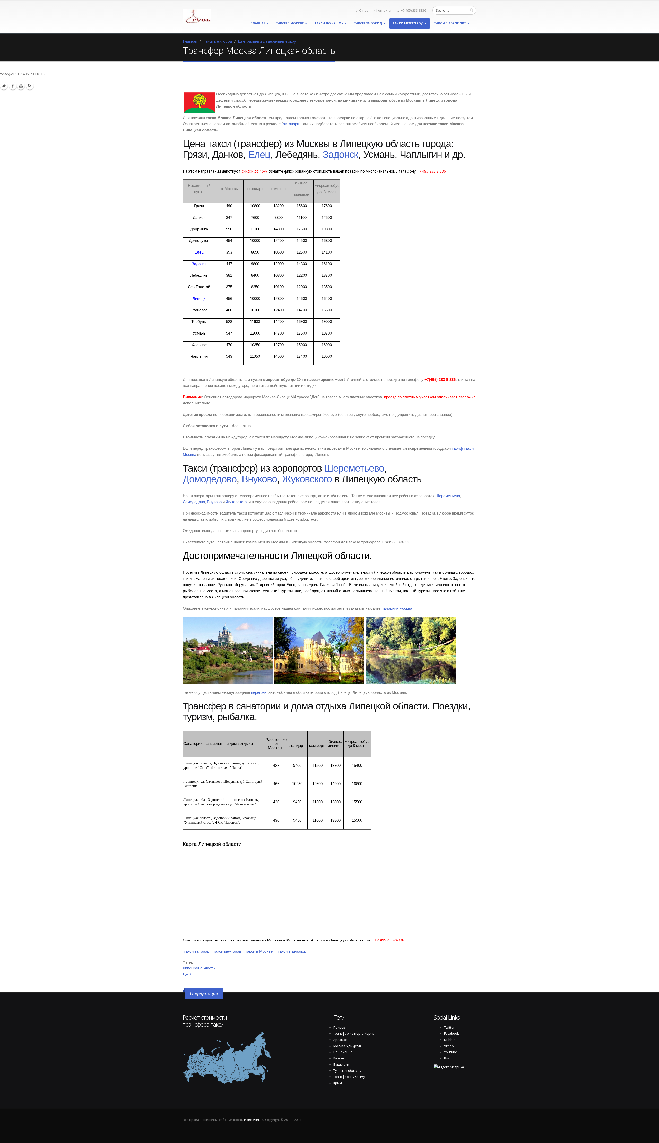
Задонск (340, 154)
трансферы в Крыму (349, 1077)
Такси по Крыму (328, 23)
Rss (30, 86)
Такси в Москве (290, 23)
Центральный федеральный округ (267, 41)
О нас (363, 10)
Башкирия (341, 1064)
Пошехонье (343, 1052)
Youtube (21, 86)
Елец (259, 154)
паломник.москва (396, 608)
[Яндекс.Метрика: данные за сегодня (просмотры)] (449, 1067)
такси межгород (227, 951)
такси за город (368, 23)
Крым (337, 1083)
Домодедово (210, 478)
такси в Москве (259, 951)
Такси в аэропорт (450, 23)
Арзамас (340, 1040)
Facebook (451, 1033)
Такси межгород (408, 23)
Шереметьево (354, 468)
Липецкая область (199, 968)
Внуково (259, 478)
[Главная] (197, 15)
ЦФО (187, 973)
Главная (257, 23)
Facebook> (13, 86)
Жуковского (307, 478)
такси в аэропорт (293, 951)
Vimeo (449, 1046)
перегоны (259, 692)
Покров (339, 1027)
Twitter (4, 86)
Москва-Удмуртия (347, 1046)
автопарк (291, 124)
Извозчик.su (254, 1120)
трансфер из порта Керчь (354, 1033)
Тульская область (347, 1070)
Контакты (383, 10)
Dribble (449, 1040)
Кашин (338, 1058)
